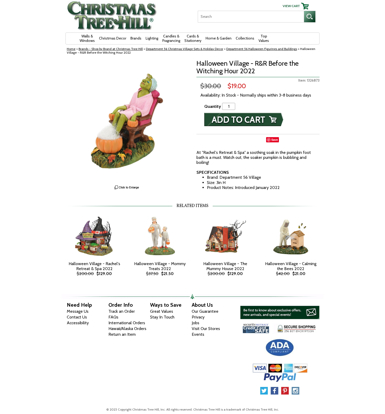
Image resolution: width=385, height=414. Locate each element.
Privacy (198, 317)
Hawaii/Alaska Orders (127, 328)
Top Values (263, 38)
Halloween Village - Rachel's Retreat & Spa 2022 (94, 266)
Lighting (152, 38)
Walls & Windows (87, 38)
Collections (245, 38)
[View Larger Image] (127, 121)
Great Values (161, 311)
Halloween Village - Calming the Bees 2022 (290, 266)
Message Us (78, 311)
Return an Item (122, 334)
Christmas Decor (112, 38)
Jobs (195, 322)
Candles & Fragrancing (171, 38)
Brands (135, 38)
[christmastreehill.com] (112, 13)
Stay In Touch (162, 317)
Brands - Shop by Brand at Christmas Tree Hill (111, 49)
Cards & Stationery (192, 38)
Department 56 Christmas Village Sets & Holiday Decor (184, 49)
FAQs (113, 317)
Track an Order (121, 311)
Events (198, 334)
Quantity (212, 106)
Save (274, 140)
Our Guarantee (205, 311)
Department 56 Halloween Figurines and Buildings (261, 49)
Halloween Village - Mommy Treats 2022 (160, 266)
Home (71, 49)
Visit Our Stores (206, 328)
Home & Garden (219, 38)
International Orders (126, 322)
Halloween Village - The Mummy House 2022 (225, 266)
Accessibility (78, 322)
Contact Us (77, 317)
